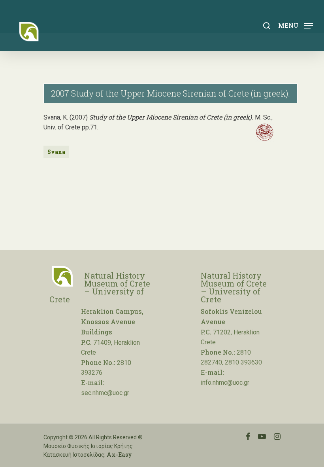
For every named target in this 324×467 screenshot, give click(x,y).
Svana (56, 152)
